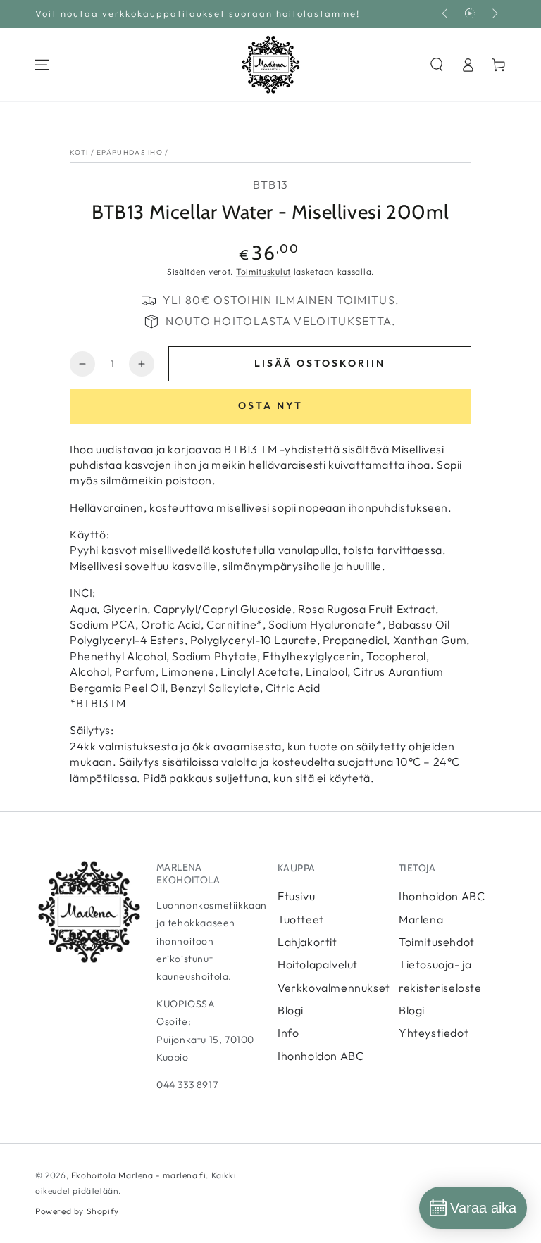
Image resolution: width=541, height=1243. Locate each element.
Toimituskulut (263, 271)
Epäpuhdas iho (130, 152)
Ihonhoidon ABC (320, 1056)
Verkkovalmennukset (334, 987)
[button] (436, 64)
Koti (79, 152)
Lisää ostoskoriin (319, 363)
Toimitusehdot (437, 942)
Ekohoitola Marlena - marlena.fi (138, 1175)
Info (288, 1033)
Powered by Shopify (77, 1211)
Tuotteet (301, 919)
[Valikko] (42, 64)
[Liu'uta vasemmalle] (446, 14)
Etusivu (296, 896)
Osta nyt (270, 405)
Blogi (291, 1010)
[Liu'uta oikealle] (494, 14)
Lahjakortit (307, 942)
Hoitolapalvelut (318, 964)
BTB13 (271, 184)
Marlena (421, 919)
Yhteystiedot (433, 1033)
